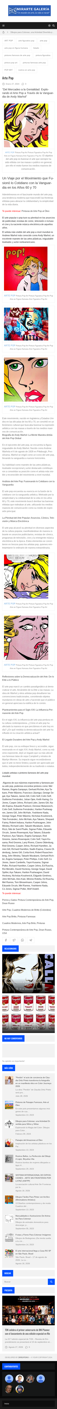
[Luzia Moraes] (30, 1379)
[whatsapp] (22, 940)
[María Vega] (41, 1379)
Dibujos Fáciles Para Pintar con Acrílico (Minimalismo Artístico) (33, 32)
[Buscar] (53, 25)
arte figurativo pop (26, 41)
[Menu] (3, 25)
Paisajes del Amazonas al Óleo (28, 1140)
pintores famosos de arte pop (17, 55)
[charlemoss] (9, 1389)
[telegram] (30, 940)
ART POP (8, 41)
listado (36, 48)
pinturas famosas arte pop (34, 62)
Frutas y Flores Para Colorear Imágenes (33, 1235)
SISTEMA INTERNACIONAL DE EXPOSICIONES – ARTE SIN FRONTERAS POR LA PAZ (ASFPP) (33, 1178)
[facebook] (5, 940)
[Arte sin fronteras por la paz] (19, 1379)
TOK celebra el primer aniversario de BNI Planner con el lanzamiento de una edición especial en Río (27, 1331)
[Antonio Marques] (9, 1379)
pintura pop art (10, 62)
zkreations (23, 1357)
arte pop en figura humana (16, 48)
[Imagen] (28, 1310)
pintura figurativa (43, 55)
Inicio (6, 1404)
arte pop (43, 41)
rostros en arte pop (26, 70)
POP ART (8, 70)
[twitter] (14, 940)
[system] (49, 25)
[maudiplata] (19, 1389)
